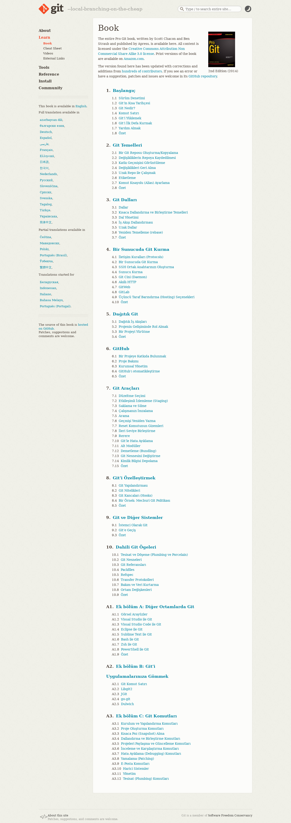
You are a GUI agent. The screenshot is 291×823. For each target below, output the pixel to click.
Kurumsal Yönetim (133, 366)
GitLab (124, 292)
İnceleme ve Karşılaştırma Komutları (150, 748)
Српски (45, 192)
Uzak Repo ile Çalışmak (137, 173)
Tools (44, 67)
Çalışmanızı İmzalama (136, 411)
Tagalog (46, 204)
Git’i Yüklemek (130, 118)
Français (46, 150)
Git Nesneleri (131, 559)
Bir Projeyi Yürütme (134, 331)
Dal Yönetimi (128, 217)
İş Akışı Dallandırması (136, 222)
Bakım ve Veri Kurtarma (140, 585)
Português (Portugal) (55, 306)
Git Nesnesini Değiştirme (140, 456)
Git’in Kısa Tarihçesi (134, 103)
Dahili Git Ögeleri (136, 547)
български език (52, 125)
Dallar (123, 207)
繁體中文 (46, 267)
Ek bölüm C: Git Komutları (146, 716)
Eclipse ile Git (132, 629)
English (80, 106)
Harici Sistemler (136, 768)
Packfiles (127, 570)
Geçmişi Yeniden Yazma (137, 421)
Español (46, 138)
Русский (46, 180)
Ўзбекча (46, 261)
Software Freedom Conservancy (230, 815)
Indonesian (48, 288)
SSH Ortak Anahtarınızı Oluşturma (146, 267)
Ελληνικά (47, 155)
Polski (44, 249)
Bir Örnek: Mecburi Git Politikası (144, 500)
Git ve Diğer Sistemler (138, 517)
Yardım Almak (129, 128)
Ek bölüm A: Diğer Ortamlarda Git (155, 606)
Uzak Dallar (128, 227)
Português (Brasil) (53, 255)
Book (47, 43)
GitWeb (124, 287)
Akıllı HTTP (127, 282)
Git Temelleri (127, 145)
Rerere (124, 436)
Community (50, 88)
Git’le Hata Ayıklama (137, 441)
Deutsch (46, 131)
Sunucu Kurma (131, 272)
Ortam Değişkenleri (136, 590)
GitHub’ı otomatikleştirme (139, 371)
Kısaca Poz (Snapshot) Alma (142, 733)
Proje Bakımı (128, 361)
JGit (124, 694)
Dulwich (127, 704)
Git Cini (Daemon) (133, 277)
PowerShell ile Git (135, 649)
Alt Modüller (130, 446)
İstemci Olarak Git (133, 525)
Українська (48, 216)
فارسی (44, 143)
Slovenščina (49, 186)
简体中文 (46, 222)
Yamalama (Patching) (137, 758)
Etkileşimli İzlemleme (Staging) (143, 401)
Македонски (49, 243)
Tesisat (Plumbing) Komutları (146, 778)
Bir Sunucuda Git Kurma (141, 249)
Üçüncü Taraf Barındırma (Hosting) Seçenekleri (156, 297)
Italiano (45, 294)
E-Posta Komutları (135, 763)
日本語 (44, 162)
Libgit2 (126, 689)
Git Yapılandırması (133, 485)
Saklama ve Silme (132, 406)
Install (45, 81)
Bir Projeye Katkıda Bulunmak (142, 356)
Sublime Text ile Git (136, 634)
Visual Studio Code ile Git (141, 624)
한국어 (44, 168)
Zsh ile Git (129, 644)
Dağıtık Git (125, 314)
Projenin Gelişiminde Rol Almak (143, 326)
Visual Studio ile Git (136, 619)
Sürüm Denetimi (132, 98)
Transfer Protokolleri (137, 580)
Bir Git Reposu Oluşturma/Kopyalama (148, 153)
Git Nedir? (127, 108)
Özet (122, 133)
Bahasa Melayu (51, 300)
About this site (58, 815)
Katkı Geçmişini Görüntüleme (142, 163)
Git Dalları (125, 199)
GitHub (121, 348)
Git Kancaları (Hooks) (135, 495)
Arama (124, 416)
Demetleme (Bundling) (138, 451)
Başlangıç (124, 90)
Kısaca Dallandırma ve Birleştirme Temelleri (153, 212)
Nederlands (48, 174)
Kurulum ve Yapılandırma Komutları (149, 723)
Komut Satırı (129, 113)
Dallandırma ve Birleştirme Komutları (150, 738)
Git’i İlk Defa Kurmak (135, 123)
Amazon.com (134, 59)
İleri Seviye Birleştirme (137, 431)
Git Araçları (126, 388)
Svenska (46, 198)
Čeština (45, 237)
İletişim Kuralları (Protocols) (141, 257)
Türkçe (45, 210)
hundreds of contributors (142, 71)
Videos (48, 53)
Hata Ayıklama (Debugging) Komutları (151, 753)
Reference (49, 74)
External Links (54, 58)
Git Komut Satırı (134, 684)
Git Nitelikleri (129, 490)
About (45, 30)
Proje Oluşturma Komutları (142, 728)
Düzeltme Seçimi (132, 396)
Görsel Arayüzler (134, 614)
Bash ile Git (130, 639)
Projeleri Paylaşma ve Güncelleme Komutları (156, 743)
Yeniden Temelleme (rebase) (141, 232)
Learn (44, 37)
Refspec (127, 575)
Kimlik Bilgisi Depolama (139, 461)
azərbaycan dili (51, 119)
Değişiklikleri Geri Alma (137, 168)
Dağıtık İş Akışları (133, 321)
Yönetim (129, 773)
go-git (125, 699)
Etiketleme (127, 178)
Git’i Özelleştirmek (134, 477)
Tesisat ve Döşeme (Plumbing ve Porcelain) (154, 554)
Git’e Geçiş (127, 530)
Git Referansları (133, 564)
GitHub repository (202, 76)
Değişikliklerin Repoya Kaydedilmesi (147, 158)
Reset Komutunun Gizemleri (141, 426)
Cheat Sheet (52, 48)
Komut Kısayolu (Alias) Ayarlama (144, 183)
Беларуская (49, 282)
